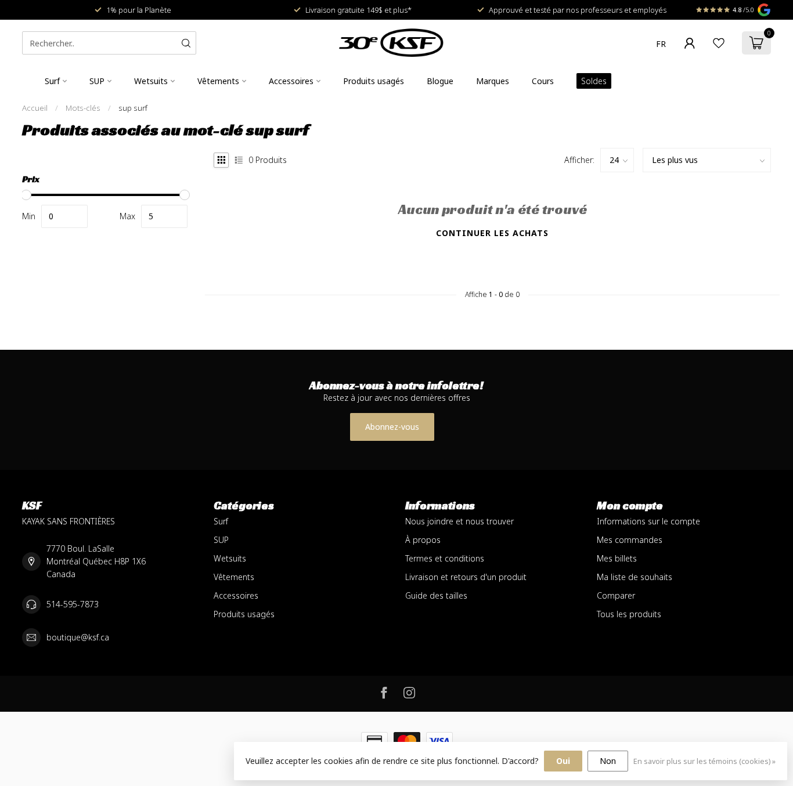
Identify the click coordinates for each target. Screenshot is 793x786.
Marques (492, 80)
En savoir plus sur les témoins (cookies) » (704, 761)
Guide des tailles (436, 595)
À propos (423, 539)
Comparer (616, 595)
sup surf (132, 108)
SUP (96, 80)
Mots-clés (83, 108)
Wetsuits (151, 80)
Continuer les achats (492, 232)
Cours (543, 80)
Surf (52, 80)
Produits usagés (373, 80)
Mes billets (617, 558)
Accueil (35, 108)
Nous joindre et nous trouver (459, 521)
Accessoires (291, 80)
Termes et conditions (444, 558)
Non (608, 760)
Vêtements (218, 80)
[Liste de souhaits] (718, 43)
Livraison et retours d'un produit (466, 576)
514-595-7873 (72, 604)
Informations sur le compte (648, 521)
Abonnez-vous (392, 426)
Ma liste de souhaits (634, 576)
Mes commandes (629, 539)
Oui (563, 760)
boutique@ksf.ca (77, 637)
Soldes (594, 80)
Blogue (440, 80)
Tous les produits (629, 614)
